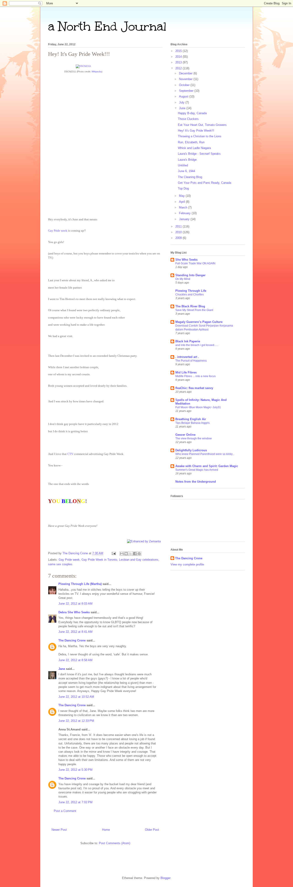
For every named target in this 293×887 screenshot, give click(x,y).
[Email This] (121, 553)
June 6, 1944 (186, 171)
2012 (179, 68)
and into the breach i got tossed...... (196, 345)
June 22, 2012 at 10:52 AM (76, 696)
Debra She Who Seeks (74, 612)
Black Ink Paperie (187, 341)
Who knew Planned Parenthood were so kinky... (204, 454)
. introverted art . (187, 357)
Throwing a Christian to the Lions (199, 136)
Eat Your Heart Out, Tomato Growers (202, 125)
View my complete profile (187, 564)
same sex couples (60, 564)
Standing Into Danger (190, 275)
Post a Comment (65, 811)
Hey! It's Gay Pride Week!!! (196, 130)
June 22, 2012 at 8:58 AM (75, 660)
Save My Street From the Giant (194, 310)
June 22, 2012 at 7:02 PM (75, 802)
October (184, 85)
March (183, 207)
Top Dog (183, 188)
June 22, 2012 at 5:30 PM (75, 769)
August (184, 96)
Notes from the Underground (195, 481)
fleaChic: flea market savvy (194, 388)
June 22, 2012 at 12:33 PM (76, 720)
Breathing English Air (190, 419)
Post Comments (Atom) (114, 843)
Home (106, 829)
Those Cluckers (188, 119)
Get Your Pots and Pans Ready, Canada (204, 182)
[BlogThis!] (126, 553)
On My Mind (182, 279)
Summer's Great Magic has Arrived (196, 469)
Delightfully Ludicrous (191, 450)
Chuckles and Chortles (189, 294)
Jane (62, 669)
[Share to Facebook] (135, 553)
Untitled (183, 165)
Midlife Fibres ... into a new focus (195, 376)
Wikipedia (97, 71)
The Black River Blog (190, 306)
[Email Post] (113, 553)
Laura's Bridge (187, 159)
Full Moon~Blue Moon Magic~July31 (198, 407)
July (182, 102)
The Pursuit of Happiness (191, 360)
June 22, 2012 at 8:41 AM (75, 631)
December (186, 73)
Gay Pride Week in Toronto (99, 559)
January (184, 219)
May (182, 195)
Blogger (165, 878)
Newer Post (59, 829)
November (186, 79)
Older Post (152, 829)
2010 (179, 232)
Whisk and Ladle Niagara (194, 148)
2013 (179, 62)
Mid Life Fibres (186, 372)
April (182, 201)
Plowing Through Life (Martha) (80, 584)
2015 (179, 51)
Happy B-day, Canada (192, 113)
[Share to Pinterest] (139, 553)
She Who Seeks (186, 259)
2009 (179, 238)
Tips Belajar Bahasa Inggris (192, 423)
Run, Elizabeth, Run (191, 142)
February (185, 213)
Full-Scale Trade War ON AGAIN (195, 263)
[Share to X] (130, 553)
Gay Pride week (57, 230)
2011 (179, 226)
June (182, 108)
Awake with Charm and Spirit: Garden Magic (206, 466)
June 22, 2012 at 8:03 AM (75, 603)
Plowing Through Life (190, 290)
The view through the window (193, 438)
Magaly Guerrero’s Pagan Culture (198, 322)
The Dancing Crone (72, 640)
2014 (179, 56)
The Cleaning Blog (190, 177)
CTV (70, 454)
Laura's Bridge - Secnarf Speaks (199, 153)
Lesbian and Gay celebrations (138, 559)
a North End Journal (107, 26)
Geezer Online (185, 434)
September (186, 90)
